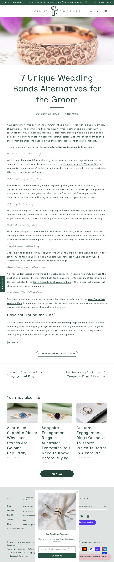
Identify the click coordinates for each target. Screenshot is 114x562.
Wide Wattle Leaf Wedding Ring (29, 185)
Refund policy (34, 549)
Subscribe (57, 555)
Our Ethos (11, 515)
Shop (9, 506)
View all (57, 474)
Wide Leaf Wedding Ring (77, 210)
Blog (9, 524)
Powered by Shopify (16, 549)
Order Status (29, 516)
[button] (91, 11)
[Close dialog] (76, 492)
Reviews (10, 510)
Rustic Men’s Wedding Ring (29, 239)
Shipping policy (34, 553)
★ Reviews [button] (2, 283)
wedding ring (16, 125)
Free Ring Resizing (31, 525)
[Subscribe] (105, 506)
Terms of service (17, 553)
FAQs (25, 520)
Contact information (19, 556)
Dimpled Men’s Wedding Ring (83, 252)
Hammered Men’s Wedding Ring (80, 164)
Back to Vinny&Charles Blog (59, 354)
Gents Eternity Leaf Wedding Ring (52, 282)
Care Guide (28, 507)
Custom (10, 520)
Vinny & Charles (21, 542)
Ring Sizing (28, 511)
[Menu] (8, 11)
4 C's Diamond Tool (15, 528)
